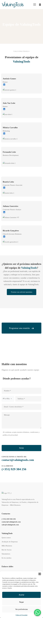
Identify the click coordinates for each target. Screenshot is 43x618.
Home (17, 30)
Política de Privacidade (21, 615)
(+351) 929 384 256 (14, 469)
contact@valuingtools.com (18, 460)
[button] (40, 574)
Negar (21, 602)
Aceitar (21, 595)
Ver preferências (21, 609)
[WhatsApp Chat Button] (37, 612)
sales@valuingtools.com (10, 525)
